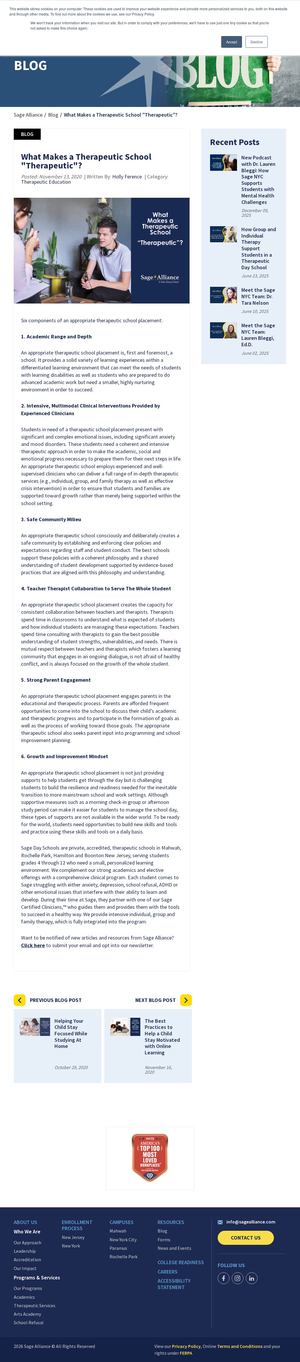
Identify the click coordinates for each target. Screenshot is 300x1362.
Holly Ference (127, 176)
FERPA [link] (186, 1353)
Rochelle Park (123, 1256)
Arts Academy (27, 1314)
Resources (171, 1222)
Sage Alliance (28, 114)
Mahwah (118, 1231)
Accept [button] (231, 41)
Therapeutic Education (46, 181)
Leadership (25, 1251)
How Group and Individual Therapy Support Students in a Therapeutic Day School (258, 248)
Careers (168, 1272)
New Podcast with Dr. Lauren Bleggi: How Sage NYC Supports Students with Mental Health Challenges (258, 179)
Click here (33, 945)
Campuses (122, 1222)
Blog (53, 114)
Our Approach (27, 1242)
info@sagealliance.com (250, 1222)
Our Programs (28, 1288)
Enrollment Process (77, 1225)
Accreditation (27, 1259)
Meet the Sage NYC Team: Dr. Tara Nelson (258, 296)
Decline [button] (256, 41)
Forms (164, 1239)
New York (71, 1246)
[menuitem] (38, 1223)
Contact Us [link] (252, 1239)
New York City (123, 1239)
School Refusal (29, 1322)
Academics (24, 1297)
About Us (25, 1222)
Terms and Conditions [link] (239, 1346)
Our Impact (25, 1268)
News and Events (174, 1248)
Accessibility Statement (174, 1284)
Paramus (118, 1248)
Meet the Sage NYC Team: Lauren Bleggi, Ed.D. (258, 334)
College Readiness (181, 1262)
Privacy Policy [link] (186, 1346)
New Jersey (73, 1237)
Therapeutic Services (34, 1305)
